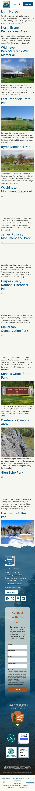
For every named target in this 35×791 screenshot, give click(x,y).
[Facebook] (7, 598)
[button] (15, 4)
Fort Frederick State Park (16, 101)
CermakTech (23, 787)
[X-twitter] (12, 598)
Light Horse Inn (12, 11)
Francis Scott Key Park (14, 515)
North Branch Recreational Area (14, 29)
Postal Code (11, 663)
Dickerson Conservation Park (14, 329)
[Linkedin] (23, 598)
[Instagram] (18, 598)
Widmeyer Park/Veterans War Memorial (14, 51)
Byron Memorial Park (16, 147)
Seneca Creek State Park (15, 375)
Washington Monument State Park (17, 189)
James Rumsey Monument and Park (16, 236)
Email (10, 644)
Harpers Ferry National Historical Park (14, 285)
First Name (11, 650)
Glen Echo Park (12, 472)
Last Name (11, 656)
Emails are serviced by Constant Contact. (16, 683)
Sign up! (17, 689)
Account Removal (18, 778)
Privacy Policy (5, 778)
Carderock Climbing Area (15, 422)
